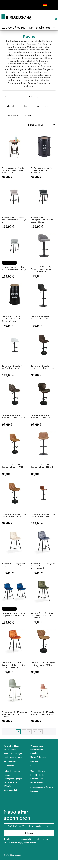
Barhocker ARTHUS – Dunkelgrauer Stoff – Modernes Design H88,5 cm (42, 219)
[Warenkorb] (54, 17)
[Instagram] (12, 4)
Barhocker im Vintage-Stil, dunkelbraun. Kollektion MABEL (42, 416)
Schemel (10, 106)
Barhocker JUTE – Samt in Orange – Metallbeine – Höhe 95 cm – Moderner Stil (13, 665)
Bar (26, 106)
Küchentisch (29, 115)
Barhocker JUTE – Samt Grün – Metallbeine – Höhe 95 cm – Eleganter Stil (42, 615)
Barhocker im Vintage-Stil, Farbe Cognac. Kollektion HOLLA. (14, 515)
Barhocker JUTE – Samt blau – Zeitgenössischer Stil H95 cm (13, 614)
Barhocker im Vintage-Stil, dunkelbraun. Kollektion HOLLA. (13, 416)
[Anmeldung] (45, 18)
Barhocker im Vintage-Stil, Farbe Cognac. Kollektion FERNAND (43, 466)
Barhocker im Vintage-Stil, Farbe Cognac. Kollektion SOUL (43, 515)
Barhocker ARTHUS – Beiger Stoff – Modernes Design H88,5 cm (14, 219)
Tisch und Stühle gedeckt (32, 97)
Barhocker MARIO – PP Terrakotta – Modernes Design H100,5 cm (43, 713)
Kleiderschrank (11, 115)
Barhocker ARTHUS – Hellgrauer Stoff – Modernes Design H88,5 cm (14, 269)
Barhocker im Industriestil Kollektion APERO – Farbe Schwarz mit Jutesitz (11, 319)
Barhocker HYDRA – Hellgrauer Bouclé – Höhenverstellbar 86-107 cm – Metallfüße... (43, 269)
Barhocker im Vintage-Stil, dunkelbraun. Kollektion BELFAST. (43, 367)
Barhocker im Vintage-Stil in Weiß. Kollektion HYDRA (12, 367)
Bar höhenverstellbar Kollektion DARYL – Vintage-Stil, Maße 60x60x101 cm (13, 170)
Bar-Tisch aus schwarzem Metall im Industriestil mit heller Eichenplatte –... (42, 170)
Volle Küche (10, 97)
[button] (41, 17)
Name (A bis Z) (42, 124)
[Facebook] (5, 4)
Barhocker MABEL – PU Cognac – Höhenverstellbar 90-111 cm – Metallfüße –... (43, 665)
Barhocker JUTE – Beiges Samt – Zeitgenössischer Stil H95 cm (14, 564)
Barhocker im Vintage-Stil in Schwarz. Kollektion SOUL (41, 318)
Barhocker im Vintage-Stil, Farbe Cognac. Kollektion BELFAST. (14, 466)
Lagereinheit (42, 106)
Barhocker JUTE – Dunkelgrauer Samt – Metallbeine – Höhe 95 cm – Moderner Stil (43, 565)
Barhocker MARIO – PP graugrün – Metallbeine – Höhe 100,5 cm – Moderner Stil (14, 714)
